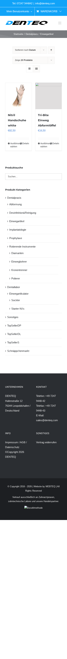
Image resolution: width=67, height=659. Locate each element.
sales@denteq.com (47, 420)
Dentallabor (13, 287)
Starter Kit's (17, 308)
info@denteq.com (45, 3)
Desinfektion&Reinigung (22, 212)
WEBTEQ (50, 486)
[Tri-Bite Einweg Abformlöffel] (48, 96)
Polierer (15, 278)
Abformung (15, 204)
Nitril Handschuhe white (17, 120)
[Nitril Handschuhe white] (18, 96)
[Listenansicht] (36, 68)
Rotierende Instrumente (22, 246)
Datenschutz (12, 447)
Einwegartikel (16, 221)
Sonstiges (12, 317)
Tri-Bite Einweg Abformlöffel (47, 120)
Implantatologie (17, 229)
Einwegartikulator (19, 293)
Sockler (15, 300)
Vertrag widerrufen (46, 442)
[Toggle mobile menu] (60, 23)
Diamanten (17, 253)
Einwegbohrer (19, 261)
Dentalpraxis (14, 197)
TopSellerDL (14, 334)
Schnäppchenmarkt (18, 350)
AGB (22, 442)
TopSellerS (13, 342)
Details (26, 143)
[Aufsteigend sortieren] (51, 50)
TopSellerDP (14, 325)
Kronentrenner (19, 270)
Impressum (11, 442)
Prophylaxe (15, 238)
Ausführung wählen (14, 145)
